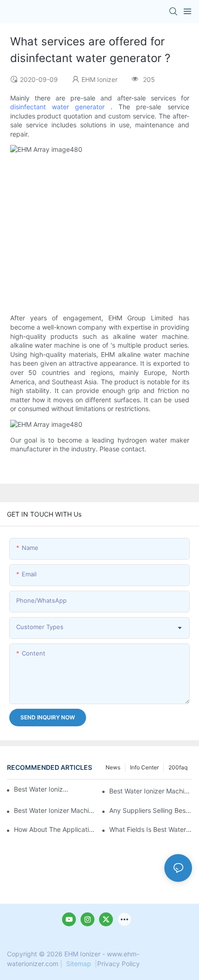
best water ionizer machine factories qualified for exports (55, 810)
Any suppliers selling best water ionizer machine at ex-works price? (150, 810)
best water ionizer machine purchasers (41, 789)
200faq (177, 767)
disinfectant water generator (57, 107)
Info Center (144, 767)
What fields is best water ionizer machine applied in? (150, 829)
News (113, 767)
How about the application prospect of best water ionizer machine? (55, 829)
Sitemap (78, 964)
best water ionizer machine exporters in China (150, 791)
